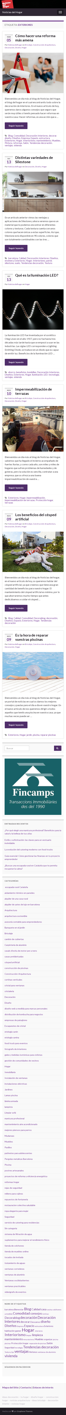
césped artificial (12, 962)
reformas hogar (12, 1182)
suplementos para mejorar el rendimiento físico (27, 1240)
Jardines (9, 1089)
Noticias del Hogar (12, 12)
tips (12, 1352)
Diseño (18, 47)
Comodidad (19, 135)
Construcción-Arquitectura (44, 45)
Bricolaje (28, 45)
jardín (29, 735)
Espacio (34, 138)
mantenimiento (43, 140)
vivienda (18, 145)
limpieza (37, 1335)
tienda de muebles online (17, 1251)
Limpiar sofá (10, 1112)
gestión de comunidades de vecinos (22, 1060)
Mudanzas (9, 1135)
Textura (48, 263)
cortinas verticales (13, 979)
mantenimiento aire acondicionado (21, 1124)
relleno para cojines (14, 1193)
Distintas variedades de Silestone (34, 159)
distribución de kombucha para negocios (24, 1014)
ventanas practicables (15, 1286)
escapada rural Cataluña (16, 887)
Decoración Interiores (37, 135)
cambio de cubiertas (14, 939)
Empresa (25, 138)
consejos (36, 1313)
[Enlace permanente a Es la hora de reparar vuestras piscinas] (33, 671)
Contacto (25, 1387)
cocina (49, 1309)
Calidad (22, 258)
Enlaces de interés (43, 1387)
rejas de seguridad (13, 1188)
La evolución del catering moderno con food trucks (29, 849)
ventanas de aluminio (15, 1274)
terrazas (9, 502)
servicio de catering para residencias (22, 1222)
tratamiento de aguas (15, 1263)
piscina (36, 735)
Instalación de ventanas (16, 1078)
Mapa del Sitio (10, 1387)
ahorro (11, 372)
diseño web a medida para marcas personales (26, 1008)
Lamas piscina (11, 1095)
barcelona (13, 258)
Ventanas (33, 1352)
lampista (9, 1107)
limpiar (28, 1335)
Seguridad (9, 1216)
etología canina (12, 1037)
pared (49, 260)
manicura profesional (14, 1118)
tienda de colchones (14, 1245)
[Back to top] (59, 1408)
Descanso (35, 1322)
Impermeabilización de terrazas (33, 391)
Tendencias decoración (40, 143)
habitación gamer (13, 1330)
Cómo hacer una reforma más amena (35, 38)
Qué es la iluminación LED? (36, 275)
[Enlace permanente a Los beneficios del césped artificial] (33, 551)
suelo (17, 263)
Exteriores (10, 140)
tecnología (54, 374)
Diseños (16, 138)
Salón (26, 143)
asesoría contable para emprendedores (23, 922)
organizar (48, 1339)
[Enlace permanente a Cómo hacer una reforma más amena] (33, 72)
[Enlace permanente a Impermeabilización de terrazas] (33, 428)
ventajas (9, 145)
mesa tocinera (28, 1339)
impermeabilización (36, 497)
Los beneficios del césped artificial (35, 517)
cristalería (9, 991)
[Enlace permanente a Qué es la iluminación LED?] (33, 309)
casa (43, 1309)
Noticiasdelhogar (15, 45)
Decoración (9, 47)
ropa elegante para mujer (16, 1211)
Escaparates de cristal (15, 1026)
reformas (17, 143)
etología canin (11, 1031)
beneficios (21, 372)
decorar (52, 135)
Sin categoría (11, 1228)
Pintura (8, 143)
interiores (39, 1331)
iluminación (37, 374)
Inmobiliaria (10, 1072)
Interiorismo (29, 140)
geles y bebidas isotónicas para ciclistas (23, 1055)
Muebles (56, 140)
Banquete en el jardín (15, 927)
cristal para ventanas (14, 985)
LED (46, 374)
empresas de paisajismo (16, 1020)
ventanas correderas (14, 1269)
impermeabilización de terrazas (20, 500)
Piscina (8, 1164)
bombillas (31, 372)
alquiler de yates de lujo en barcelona (22, 904)
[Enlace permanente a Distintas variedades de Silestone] (33, 191)
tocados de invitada (14, 1257)
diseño (8, 138)
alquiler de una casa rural (16, 898)
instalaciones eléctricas (16, 1083)
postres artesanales (14, 1170)
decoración (51, 618)
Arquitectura (11, 910)
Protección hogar (44, 500)
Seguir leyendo (16, 125)
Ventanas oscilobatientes (17, 1280)
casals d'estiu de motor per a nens (21, 950)
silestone (9, 263)
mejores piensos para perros (18, 1130)
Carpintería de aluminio (16, 945)
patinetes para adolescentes (18, 1153)
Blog (10, 135)
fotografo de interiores (16, 1049)
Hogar (24, 47)
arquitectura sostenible (16, 916)
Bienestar (19, 1309)
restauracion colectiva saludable (20, 1205)
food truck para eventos (16, 1043)
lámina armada (11, 1101)
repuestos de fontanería (16, 1199)
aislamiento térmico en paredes (20, 893)
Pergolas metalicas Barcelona (19, 1159)
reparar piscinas (48, 735)
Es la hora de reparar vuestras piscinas (31, 637)
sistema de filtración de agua (18, 1234)
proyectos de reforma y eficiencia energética (26, 1176)
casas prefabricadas (14, 956)
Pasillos (8, 1147)
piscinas (8, 1343)
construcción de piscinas (16, 968)
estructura (44, 138)
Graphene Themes (25, 1411)
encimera (9, 260)
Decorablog (39, 618)
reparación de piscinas (37, 1343)
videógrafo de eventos (15, 1292)
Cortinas (45, 1314)
